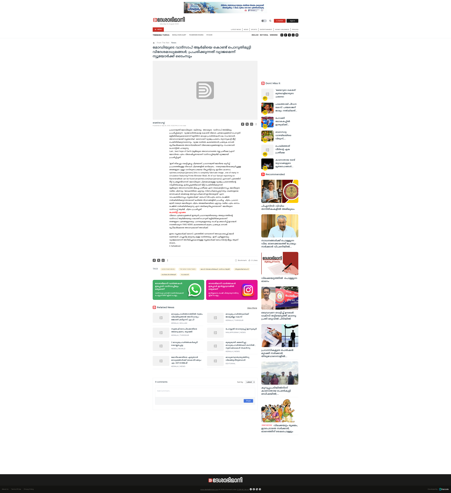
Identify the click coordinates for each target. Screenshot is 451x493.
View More (252, 308)
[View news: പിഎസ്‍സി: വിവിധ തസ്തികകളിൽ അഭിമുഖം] (279, 191)
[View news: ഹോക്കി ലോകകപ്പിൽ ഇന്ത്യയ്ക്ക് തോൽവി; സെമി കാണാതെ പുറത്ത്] (267, 122)
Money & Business (282, 29)
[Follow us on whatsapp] (293, 35)
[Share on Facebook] (242, 124)
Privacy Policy (29, 489)
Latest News (236, 29)
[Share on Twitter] (247, 124)
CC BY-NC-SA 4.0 (243, 489)
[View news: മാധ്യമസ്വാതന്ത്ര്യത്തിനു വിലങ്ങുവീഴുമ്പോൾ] (215, 361)
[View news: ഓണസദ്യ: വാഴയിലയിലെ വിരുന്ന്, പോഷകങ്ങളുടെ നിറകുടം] (267, 136)
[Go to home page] (169, 19)
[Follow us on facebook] (285, 35)
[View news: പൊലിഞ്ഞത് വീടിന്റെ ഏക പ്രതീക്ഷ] (267, 150)
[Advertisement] (205, 438)
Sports (254, 29)
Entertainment (266, 29)
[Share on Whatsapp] (251, 124)
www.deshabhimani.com (209, 489)
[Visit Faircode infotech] (444, 489)
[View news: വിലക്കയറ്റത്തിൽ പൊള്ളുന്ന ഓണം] (279, 263)
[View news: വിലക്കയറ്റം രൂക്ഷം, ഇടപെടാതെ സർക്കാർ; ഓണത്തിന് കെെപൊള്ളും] (279, 410)
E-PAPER (279, 21)
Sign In (292, 21)
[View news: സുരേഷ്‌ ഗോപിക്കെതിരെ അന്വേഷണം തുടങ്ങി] (161, 333)
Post (248, 401)
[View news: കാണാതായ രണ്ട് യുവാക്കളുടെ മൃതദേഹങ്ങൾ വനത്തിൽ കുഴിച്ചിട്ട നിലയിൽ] (267, 163)
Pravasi (295, 29)
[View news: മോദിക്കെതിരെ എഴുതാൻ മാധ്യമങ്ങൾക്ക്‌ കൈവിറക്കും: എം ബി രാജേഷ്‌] (161, 361)
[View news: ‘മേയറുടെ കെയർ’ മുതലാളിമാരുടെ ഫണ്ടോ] (267, 94)
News (246, 29)
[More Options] (256, 124)
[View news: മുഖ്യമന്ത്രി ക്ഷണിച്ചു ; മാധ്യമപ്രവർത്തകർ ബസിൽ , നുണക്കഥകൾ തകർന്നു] (215, 346)
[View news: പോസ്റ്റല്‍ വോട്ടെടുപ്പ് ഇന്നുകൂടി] (215, 333)
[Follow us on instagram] (282, 35)
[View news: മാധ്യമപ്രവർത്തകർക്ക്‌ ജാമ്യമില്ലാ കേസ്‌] (215, 318)
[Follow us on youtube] (297, 35)
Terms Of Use (16, 489)
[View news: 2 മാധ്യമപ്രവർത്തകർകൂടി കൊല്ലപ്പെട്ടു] (161, 346)
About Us (5, 489)
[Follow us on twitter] (289, 35)
